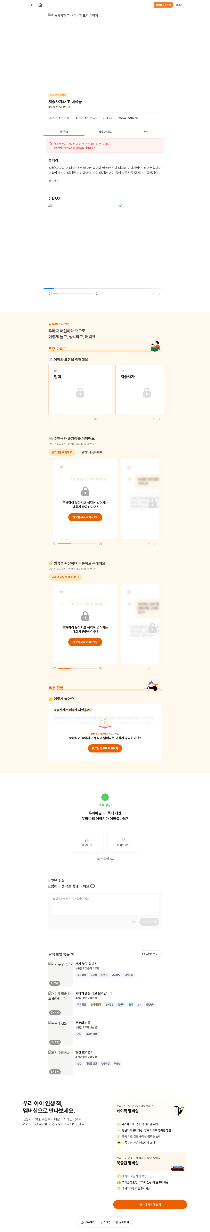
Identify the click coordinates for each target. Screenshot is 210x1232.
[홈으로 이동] (40, 5)
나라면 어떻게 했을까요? (65, 577)
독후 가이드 (105, 131)
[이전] (154, 294)
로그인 (179, 4)
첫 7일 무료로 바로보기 (85, 517)
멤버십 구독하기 (163, 4)
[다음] (160, 294)
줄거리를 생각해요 (92, 452)
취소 (133, 921)
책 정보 (64, 131)
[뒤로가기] (32, 5)
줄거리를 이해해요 (62, 452)
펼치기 (52, 180)
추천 (146, 131)
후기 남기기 (149, 921)
